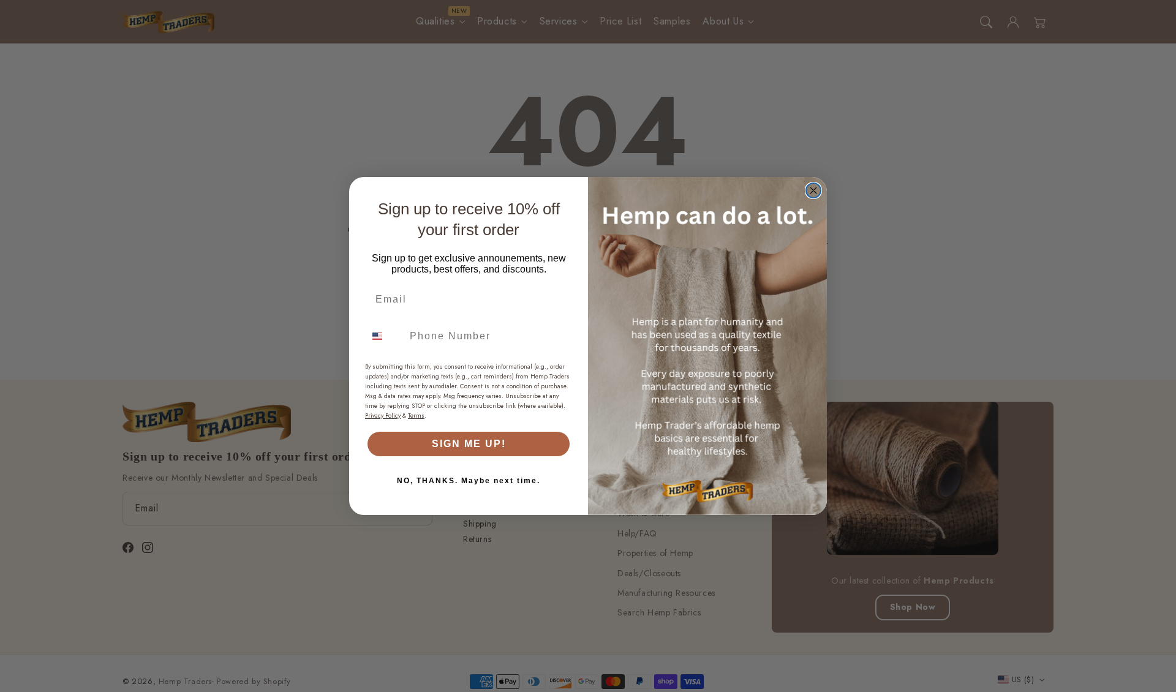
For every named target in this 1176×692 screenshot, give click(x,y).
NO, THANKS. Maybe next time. (468, 480)
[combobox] (385, 336)
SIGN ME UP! (469, 443)
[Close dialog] (813, 190)
